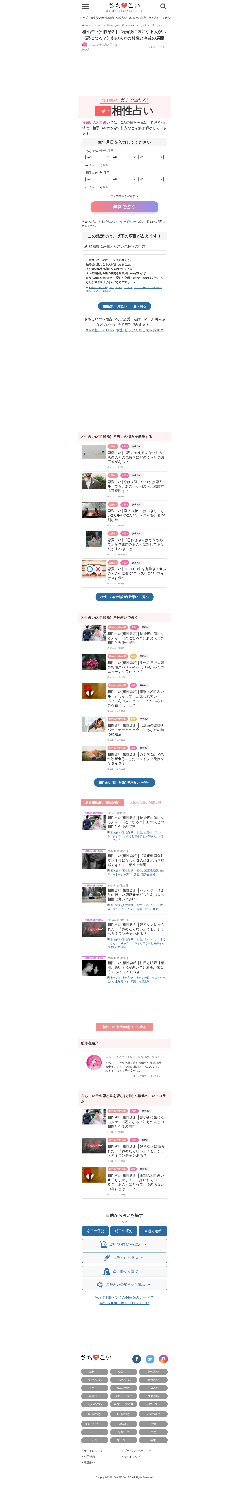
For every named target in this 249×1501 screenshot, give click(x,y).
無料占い (154, 17)
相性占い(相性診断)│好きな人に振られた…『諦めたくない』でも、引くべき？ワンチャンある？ (136, 929)
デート (94, 1432)
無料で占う (124, 206)
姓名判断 (153, 1396)
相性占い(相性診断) (102, 17)
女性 (91, 165)
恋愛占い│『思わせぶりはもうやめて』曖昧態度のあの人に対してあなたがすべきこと (135, 544)
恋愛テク (123, 1432)
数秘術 (122, 947)
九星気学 (144, 981)
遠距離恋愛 (151, 870)
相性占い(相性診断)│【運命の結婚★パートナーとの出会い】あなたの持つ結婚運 (135, 729)
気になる (128, 287)
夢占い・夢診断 (124, 1404)
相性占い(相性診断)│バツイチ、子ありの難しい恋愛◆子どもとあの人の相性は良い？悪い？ (136, 894)
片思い (97, 290)
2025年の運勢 (138, 17)
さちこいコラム (95, 1424)
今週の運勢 (153, 1231)
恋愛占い (121, 17)
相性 (111, 287)
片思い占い (94, 1380)
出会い (123, 1424)
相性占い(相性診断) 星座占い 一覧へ (124, 782)
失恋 (153, 1432)
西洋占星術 (148, 874)
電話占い (89, 1462)
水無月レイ (122, 981)
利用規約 (89, 1456)
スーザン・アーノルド (121, 908)
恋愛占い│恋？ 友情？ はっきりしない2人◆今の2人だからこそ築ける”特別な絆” (136, 515)
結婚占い (153, 1380)
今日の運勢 (95, 1231)
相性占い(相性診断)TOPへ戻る (124, 1027)
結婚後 (118, 287)
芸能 (153, 1440)
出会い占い (123, 1380)
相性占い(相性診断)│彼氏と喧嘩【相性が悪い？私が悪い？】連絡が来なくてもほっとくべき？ (135, 967)
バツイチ (149, 905)
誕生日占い (137, 446)
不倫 (95, 1440)
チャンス (149, 939)
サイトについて (93, 1450)
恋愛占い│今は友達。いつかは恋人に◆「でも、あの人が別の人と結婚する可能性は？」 (136, 486)
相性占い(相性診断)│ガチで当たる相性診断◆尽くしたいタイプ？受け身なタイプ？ (136, 758)
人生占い (94, 1388)
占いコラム (123, 1440)
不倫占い (167, 17)
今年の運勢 (123, 1388)
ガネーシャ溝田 (122, 874)
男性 (105, 165)
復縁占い (94, 1396)
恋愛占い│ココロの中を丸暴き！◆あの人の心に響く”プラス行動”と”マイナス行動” (136, 573)
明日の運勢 (123, 1231)
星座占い (106, 290)
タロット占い (123, 1396)
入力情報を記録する (125, 196)
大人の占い (94, 1404)
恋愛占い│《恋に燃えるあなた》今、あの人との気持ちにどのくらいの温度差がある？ (136, 457)
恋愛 (133, 685)
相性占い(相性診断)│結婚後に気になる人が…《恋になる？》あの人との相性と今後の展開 (135, 638)
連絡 (147, 977)
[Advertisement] (124, 73)
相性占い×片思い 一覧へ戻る (124, 306)
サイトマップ (132, 1456)
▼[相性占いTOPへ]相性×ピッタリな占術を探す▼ (124, 330)
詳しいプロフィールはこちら (147, 1076)
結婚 (133, 656)
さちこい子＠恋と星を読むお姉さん (134, 836)
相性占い (153, 1371)
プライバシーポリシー (124, 221)
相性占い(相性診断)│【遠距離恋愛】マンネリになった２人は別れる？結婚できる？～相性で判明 (135, 860)
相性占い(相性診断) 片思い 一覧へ (124, 597)
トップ (84, 17)
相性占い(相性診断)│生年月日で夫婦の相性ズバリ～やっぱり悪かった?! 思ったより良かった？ (137, 667)
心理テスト (153, 1404)
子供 (160, 905)
